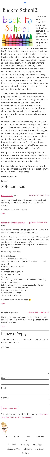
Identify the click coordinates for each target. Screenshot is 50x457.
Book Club (12, 444)
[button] (25, 3)
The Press (37, 444)
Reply (3, 213)
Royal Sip (25, 444)
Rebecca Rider (7, 196)
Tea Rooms (40, 436)
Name (4, 378)
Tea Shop (39, 449)
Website (4, 398)
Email (4, 388)
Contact (25, 453)
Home (7, 436)
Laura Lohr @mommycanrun (13, 223)
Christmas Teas (13, 449)
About (16, 436)
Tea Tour (26, 436)
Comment (6, 347)
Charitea (28, 449)
